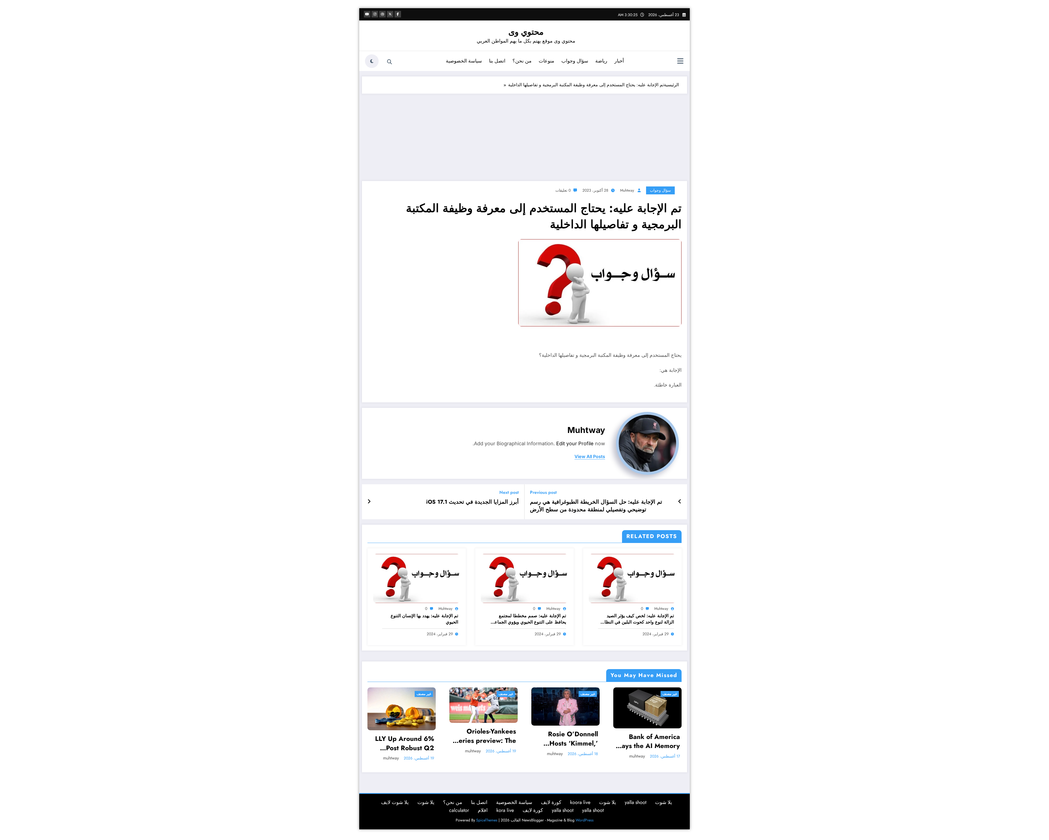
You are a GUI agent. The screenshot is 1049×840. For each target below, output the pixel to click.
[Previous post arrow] (680, 501)
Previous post (543, 492)
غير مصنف (424, 693)
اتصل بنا (497, 60)
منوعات (546, 60)
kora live (505, 808)
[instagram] (375, 14)
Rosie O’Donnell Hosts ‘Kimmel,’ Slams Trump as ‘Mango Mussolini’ (488, 738)
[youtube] (367, 14)
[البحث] (389, 62)
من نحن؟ (522, 60)
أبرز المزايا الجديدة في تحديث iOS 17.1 (472, 502)
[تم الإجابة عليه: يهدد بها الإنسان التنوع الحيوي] (417, 578)
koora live (580, 800)
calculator (459, 808)
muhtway (627, 190)
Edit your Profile (575, 443)
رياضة (601, 60)
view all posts (589, 456)
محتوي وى (526, 32)
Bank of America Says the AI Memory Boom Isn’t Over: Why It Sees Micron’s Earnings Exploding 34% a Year (565, 741)
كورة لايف (551, 800)
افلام (483, 808)
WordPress (585, 818)
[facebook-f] (397, 14)
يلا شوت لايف (395, 800)
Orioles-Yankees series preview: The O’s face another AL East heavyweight (403, 736)
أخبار (619, 60)
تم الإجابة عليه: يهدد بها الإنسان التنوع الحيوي (424, 619)
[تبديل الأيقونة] (680, 62)
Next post (509, 492)
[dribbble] (382, 14)
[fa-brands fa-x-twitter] (390, 14)
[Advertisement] (524, 134)
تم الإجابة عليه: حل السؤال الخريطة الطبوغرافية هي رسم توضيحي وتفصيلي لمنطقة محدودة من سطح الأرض (596, 506)
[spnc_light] (372, 61)
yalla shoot (635, 800)
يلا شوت (663, 800)
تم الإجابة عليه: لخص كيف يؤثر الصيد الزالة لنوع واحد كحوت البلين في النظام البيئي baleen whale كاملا (638, 619)
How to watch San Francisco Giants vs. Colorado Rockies (649, 736)
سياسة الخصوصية (464, 60)
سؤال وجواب (574, 60)
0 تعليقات (563, 190)
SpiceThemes (486, 818)
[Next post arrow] (369, 501)
